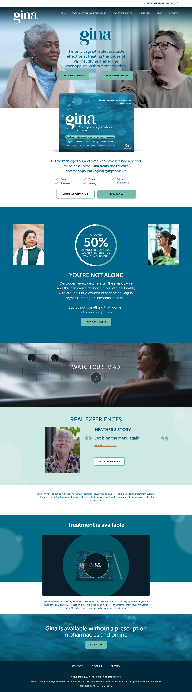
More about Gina (75, 194)
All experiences (109, 461)
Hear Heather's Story (105, 446)
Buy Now (174, 13)
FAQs (159, 13)
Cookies (97, 666)
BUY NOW (96, 644)
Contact (77, 666)
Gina (63, 13)
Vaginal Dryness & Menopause (89, 13)
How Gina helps (74, 75)
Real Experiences (122, 13)
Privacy (115, 666)
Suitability (144, 13)
